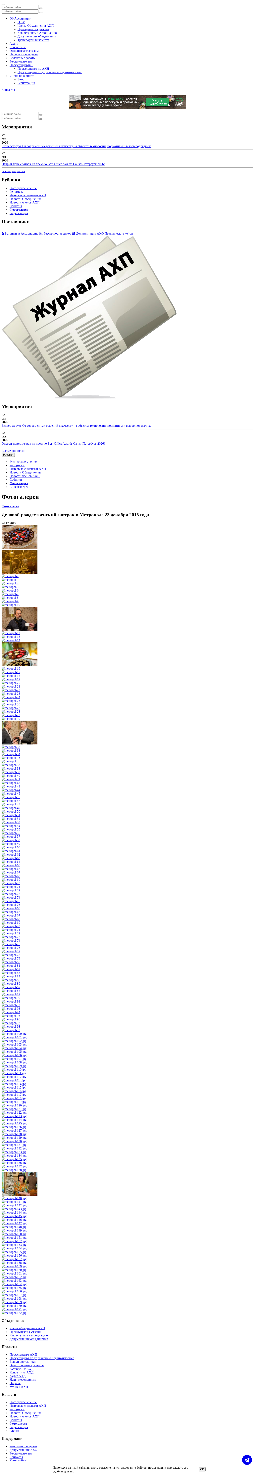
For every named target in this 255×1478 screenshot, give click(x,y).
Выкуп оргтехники (23, 1361)
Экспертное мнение (23, 188)
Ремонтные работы (22, 58)
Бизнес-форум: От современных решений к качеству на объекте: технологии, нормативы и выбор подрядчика (76, 146)
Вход (21, 79)
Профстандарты (21, 65)
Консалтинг (18, 47)
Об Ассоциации (21, 18)
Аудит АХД (18, 1376)
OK (202, 1469)
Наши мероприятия (23, 1379)
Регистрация (26, 83)
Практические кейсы (119, 233)
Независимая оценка (24, 54)
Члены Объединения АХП (36, 25)
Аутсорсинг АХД (21, 1368)
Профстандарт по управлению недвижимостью (50, 72)
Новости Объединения (25, 199)
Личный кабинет (21, 75)
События (16, 206)
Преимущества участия (33, 29)
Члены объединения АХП (27, 1328)
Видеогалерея (19, 213)
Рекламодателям (21, 61)
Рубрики (8, 454)
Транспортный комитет (33, 40)
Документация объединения (37, 36)
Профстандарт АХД (23, 1354)
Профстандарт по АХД (33, 68)
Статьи (14, 1430)
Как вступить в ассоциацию (29, 1335)
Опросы (15, 1383)
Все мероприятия (13, 171)
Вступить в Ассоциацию (21, 233)
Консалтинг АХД (21, 1372)
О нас (21, 22)
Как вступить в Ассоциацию (37, 32)
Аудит (14, 43)
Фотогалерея (19, 209)
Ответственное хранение (27, 1365)
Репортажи (17, 191)
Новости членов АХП (25, 202)
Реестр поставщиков (57, 233)
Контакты (8, 89)
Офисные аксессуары (24, 50)
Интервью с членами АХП (28, 195)
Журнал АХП (19, 1386)
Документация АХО (89, 233)
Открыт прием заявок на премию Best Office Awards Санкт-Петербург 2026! (53, 164)
